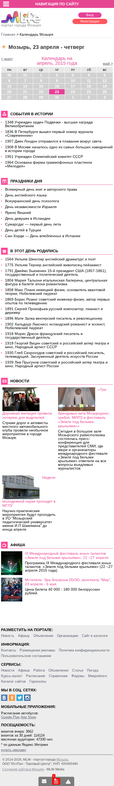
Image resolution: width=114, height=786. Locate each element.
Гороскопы (37, 681)
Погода (92, 670)
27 (9, 97)
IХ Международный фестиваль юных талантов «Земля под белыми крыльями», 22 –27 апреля (66, 555)
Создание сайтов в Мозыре (23, 769)
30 (9, 75)
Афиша (24, 670)
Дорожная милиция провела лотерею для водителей (27, 415)
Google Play (10, 717)
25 (89, 92)
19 (105, 86)
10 (73, 81)
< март (7, 59)
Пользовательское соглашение (26, 656)
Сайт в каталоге (95, 636)
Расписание (35, 676)
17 (73, 86)
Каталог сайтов (13, 681)
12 (105, 81)
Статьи (77, 670)
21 (25, 92)
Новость (7, 636)
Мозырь (62, 759)
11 (89, 81)
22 (41, 92)
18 (89, 86)
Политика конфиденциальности (84, 650)
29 (41, 97)
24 (73, 92)
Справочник (58, 676)
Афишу (24, 636)
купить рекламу (13, 750)
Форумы (77, 676)
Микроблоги (97, 676)
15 (41, 86)
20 (9, 92)
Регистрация (89, 21)
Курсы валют (11, 676)
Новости (7, 670)
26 (105, 92)
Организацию (67, 636)
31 (25, 75)
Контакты (8, 650)
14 (25, 86)
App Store (28, 717)
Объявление (43, 636)
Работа (39, 670)
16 (57, 86)
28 (25, 97)
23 (57, 92)
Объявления (58, 670)
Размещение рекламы (37, 650)
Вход (90, 15)
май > (108, 63)
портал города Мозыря (21, 25)
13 (9, 86)
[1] (56, 781)
